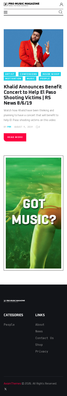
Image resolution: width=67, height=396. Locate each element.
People (45, 79)
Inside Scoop (51, 74)
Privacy (41, 351)
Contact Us (44, 338)
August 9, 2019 (23, 126)
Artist (9, 74)
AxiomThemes (12, 383)
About (39, 325)
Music (31, 79)
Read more (15, 137)
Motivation (13, 79)
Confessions (28, 74)
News (39, 331)
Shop (39, 345)
